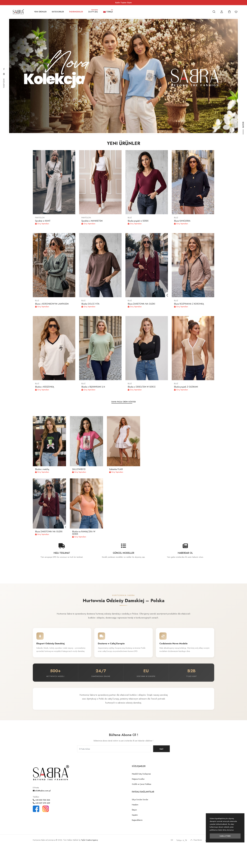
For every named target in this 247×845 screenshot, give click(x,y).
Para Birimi (198, 840)
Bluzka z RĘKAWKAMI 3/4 (93, 386)
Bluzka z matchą (42, 469)
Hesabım (135, 804)
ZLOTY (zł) (93, 11)
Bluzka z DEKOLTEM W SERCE (142, 386)
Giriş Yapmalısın (43, 223)
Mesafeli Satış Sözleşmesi (141, 774)
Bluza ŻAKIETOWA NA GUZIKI (141, 303)
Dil (172, 840)
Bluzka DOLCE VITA (90, 303)
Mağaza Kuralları (138, 779)
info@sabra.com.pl (43, 790)
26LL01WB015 (78, 469)
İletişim (134, 810)
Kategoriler (58, 11)
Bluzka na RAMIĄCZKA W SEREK (83, 532)
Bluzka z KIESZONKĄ (44, 386)
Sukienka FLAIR (116, 469)
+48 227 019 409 (42, 803)
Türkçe (109, 11)
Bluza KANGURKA (182, 220)
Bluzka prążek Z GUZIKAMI (186, 386)
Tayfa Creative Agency (89, 840)
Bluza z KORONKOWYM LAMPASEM (52, 303)
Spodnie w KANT (42, 220)
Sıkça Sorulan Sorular (140, 799)
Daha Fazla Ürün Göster (123, 401)
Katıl (161, 749)
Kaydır (243, 127)
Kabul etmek (225, 836)
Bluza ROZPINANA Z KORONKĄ (189, 303)
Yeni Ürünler (40, 11)
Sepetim (135, 815)
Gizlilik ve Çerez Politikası (141, 784)
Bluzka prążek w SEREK (138, 220)
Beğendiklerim (137, 820)
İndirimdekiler (76, 11)
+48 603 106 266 (42, 800)
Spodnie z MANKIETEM (92, 220)
